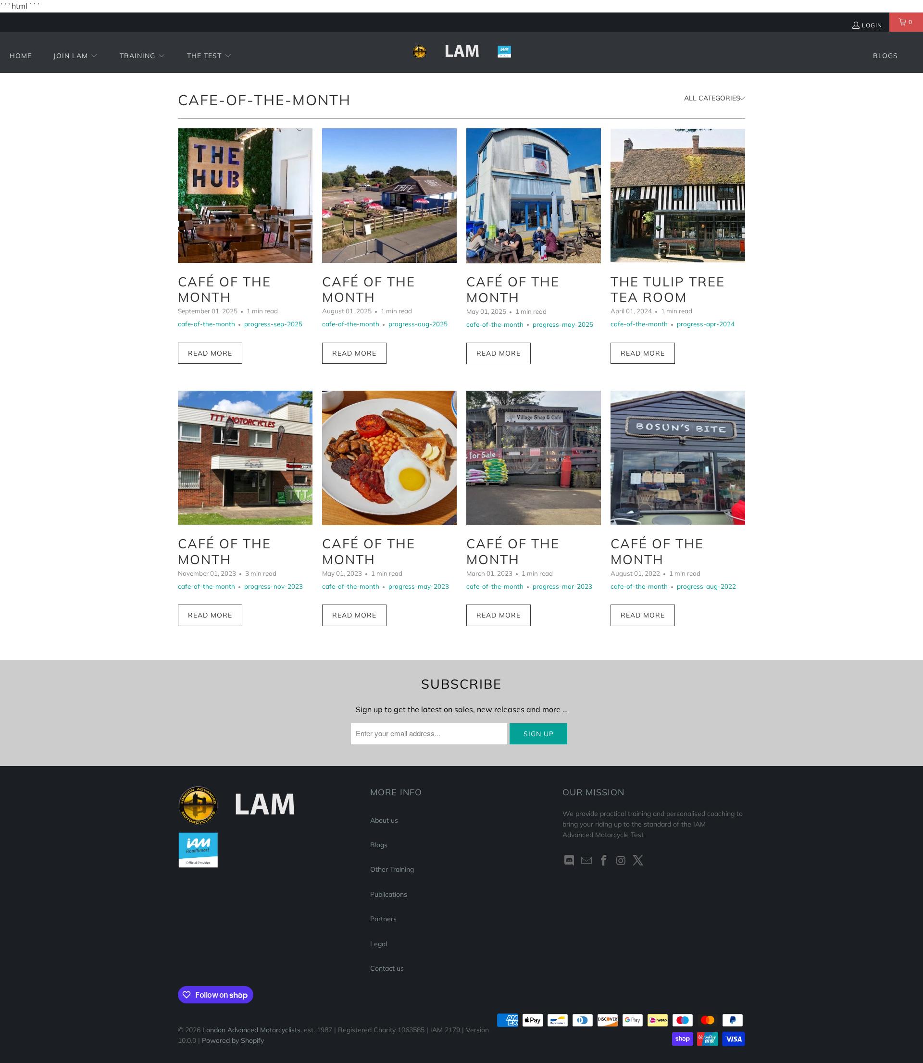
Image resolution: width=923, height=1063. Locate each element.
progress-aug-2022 (706, 586)
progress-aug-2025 (418, 324)
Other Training (392, 869)
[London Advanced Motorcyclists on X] (638, 861)
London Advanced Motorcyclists (251, 1030)
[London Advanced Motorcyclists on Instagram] (621, 861)
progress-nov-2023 (273, 586)
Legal (378, 943)
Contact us (387, 968)
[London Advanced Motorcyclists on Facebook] (604, 861)
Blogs (378, 845)
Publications (388, 894)
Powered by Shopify (233, 1040)
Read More (210, 353)
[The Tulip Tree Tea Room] (678, 195)
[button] (75, 56)
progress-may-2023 (418, 586)
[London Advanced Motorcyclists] (461, 52)
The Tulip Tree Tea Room (668, 289)
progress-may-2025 (563, 324)
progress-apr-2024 (706, 324)
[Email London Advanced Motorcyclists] (587, 861)
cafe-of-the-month (264, 100)
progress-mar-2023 (562, 586)
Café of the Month (224, 289)
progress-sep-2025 (273, 324)
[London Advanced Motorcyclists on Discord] (569, 861)
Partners (383, 919)
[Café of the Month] (245, 195)
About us (384, 820)
